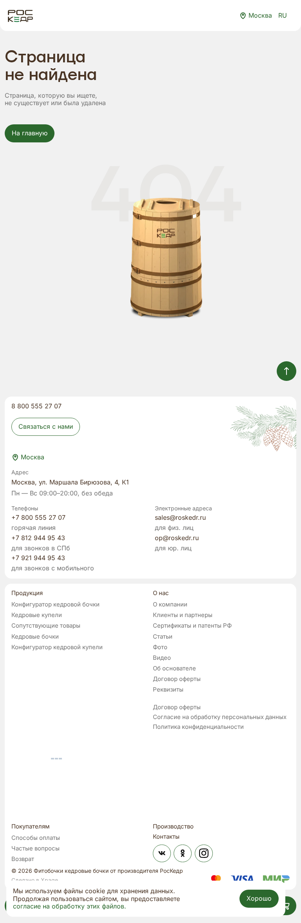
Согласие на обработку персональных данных (219, 717)
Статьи (162, 636)
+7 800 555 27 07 (38, 518)
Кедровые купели (36, 615)
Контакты (166, 837)
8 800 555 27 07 (36, 406)
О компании (170, 604)
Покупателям (30, 827)
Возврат (22, 859)
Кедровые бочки (35, 636)
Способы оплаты (35, 837)
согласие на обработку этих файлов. (69, 906)
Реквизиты (168, 689)
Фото (160, 647)
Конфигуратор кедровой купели (57, 647)
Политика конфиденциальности (198, 726)
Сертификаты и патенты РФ (192, 625)
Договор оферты (177, 678)
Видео (162, 657)
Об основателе (174, 668)
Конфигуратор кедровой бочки (55, 604)
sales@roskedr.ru (180, 518)
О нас (161, 593)
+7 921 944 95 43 (38, 558)
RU (282, 15)
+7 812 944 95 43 (38, 538)
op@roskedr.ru (177, 538)
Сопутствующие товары (45, 625)
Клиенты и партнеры (182, 615)
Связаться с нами (45, 426)
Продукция (27, 593)
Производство (173, 827)
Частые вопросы (35, 848)
